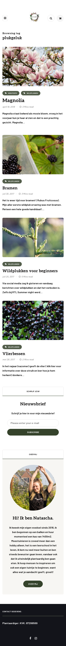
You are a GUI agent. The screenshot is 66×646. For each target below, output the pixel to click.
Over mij (33, 584)
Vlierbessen (13, 354)
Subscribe (33, 432)
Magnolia (13, 100)
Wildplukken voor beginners (30, 271)
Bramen (9, 188)
